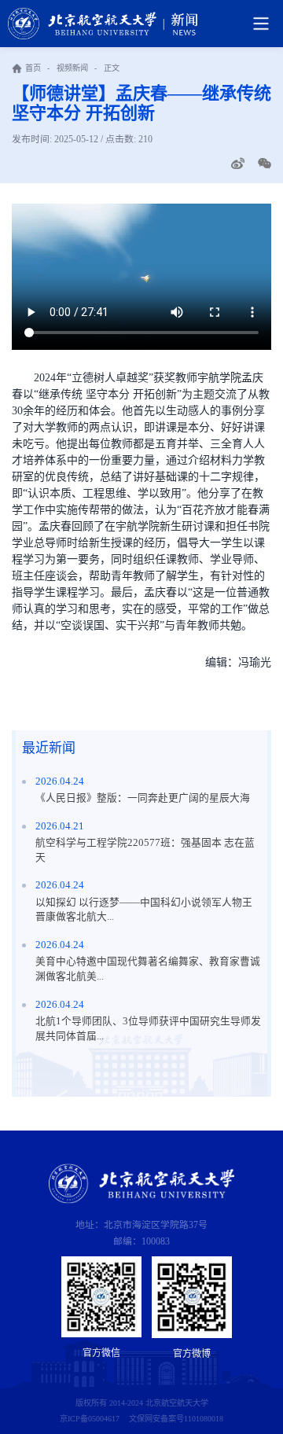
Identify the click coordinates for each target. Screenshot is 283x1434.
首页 (33, 68)
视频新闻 (72, 68)
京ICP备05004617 (89, 1418)
